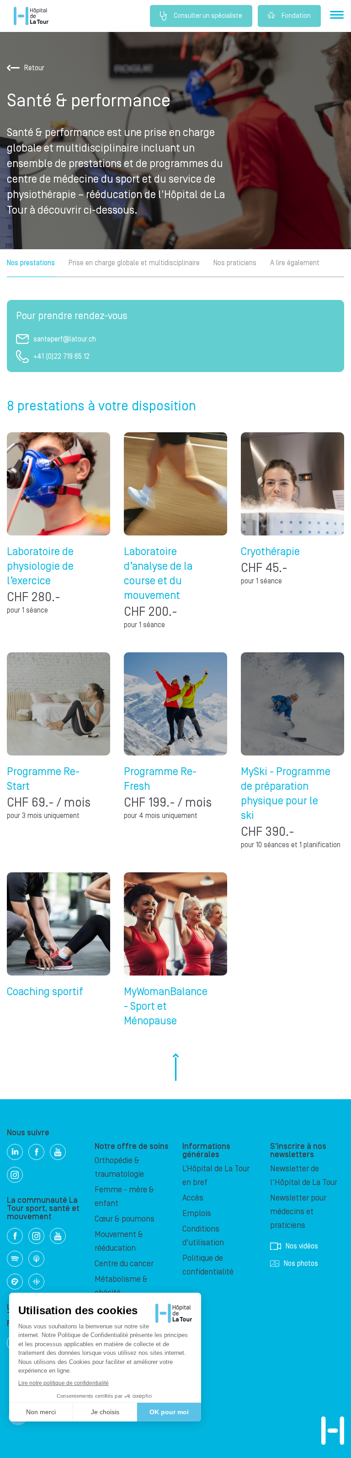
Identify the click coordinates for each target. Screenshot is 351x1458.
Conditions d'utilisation (203, 1236)
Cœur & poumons (124, 1219)
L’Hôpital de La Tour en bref (216, 1175)
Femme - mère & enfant (124, 1196)
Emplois (196, 1213)
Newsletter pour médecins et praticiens (298, 1211)
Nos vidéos (302, 1246)
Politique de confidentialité (208, 1265)
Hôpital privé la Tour (31, 16)
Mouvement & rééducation (119, 1241)
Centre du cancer (124, 1264)
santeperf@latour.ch (64, 339)
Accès (192, 1198)
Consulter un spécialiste (208, 16)
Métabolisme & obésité (121, 1286)
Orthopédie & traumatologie (119, 1167)
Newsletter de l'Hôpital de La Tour (303, 1175)
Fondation (296, 16)
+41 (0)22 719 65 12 (61, 356)
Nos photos (301, 1263)
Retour (34, 68)
